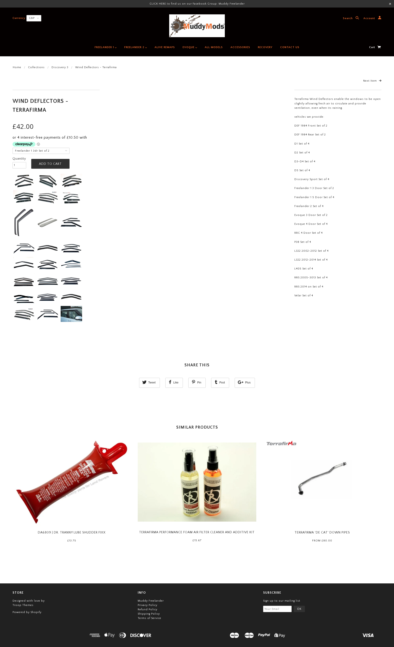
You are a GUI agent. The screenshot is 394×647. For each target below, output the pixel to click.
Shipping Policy (149, 613)
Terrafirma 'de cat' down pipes (322, 532)
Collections (36, 67)
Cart (372, 47)
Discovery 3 (60, 67)
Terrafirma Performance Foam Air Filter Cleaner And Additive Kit (197, 532)
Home (17, 67)
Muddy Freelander (151, 600)
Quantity (19, 158)
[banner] (197, 25)
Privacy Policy (147, 605)
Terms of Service (149, 618)
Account (369, 18)
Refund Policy (147, 609)
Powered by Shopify (27, 612)
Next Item (370, 80)
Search (348, 18)
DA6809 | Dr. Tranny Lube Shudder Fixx (72, 532)
